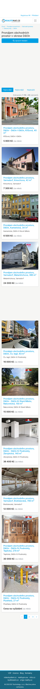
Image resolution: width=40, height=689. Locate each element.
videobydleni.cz (10, 677)
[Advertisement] (20, 6)
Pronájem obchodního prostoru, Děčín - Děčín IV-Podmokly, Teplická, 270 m (18, 548)
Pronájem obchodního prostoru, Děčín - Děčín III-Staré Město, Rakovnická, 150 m (18, 401)
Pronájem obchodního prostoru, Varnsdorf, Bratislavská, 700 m (18, 499)
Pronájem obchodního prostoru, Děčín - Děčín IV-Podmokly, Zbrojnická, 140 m (18, 451)
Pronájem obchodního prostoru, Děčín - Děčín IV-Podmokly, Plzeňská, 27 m (18, 598)
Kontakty (28, 673)
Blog (22, 673)
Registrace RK (26, 15)
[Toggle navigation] (35, 20)
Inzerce (16, 673)
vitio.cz (32, 677)
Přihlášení (35, 15)
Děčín (15, 28)
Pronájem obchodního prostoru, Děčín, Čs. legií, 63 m (18, 352)
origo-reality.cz (26, 680)
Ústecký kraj (7, 28)
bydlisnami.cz (13, 680)
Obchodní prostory (27, 26)
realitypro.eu (23, 677)
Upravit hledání (21, 41)
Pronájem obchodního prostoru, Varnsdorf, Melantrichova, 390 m (19, 273)
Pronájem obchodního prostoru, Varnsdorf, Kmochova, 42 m (18, 178)
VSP (9, 673)
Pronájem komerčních (13, 26)
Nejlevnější (19, 90)
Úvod (3, 26)
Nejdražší (31, 90)
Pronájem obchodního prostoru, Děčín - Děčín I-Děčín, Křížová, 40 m (20, 130)
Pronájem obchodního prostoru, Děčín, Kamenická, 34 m (18, 226)
